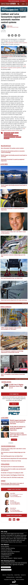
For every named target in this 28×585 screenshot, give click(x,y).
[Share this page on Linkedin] (16, 35)
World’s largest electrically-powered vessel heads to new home (14, 155)
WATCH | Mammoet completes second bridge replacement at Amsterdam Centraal (12, 351)
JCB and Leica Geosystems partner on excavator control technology (13, 151)
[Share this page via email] (19, 35)
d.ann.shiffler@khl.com (17, 496)
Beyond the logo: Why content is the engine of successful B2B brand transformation (12, 483)
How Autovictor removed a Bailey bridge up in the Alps (13, 255)
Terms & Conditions (20, 579)
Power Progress (5, 556)
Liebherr (12, 132)
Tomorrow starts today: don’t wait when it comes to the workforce (13, 232)
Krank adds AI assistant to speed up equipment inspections (12, 160)
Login (23, 3)
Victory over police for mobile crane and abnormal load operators (13, 469)
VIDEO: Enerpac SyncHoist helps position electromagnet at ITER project (11, 328)
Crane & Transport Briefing (8, 548)
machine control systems (8, 134)
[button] (26, 387)
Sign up (14, 404)
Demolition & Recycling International (10, 551)
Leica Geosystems (7, 132)
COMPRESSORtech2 (6, 555)
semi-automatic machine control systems (16, 42)
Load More (14, 439)
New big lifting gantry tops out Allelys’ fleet (12, 278)
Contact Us (23, 574)
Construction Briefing (6, 550)
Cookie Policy (17, 574)
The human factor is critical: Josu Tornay (11, 461)
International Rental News (7, 553)
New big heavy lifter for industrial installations (12, 466)
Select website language (13, 1)
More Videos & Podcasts (21, 379)
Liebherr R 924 (6, 138)
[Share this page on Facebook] (9, 35)
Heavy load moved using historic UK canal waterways (14, 300)
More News (25, 303)
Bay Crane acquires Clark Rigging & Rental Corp (12, 475)
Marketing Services (6, 567)
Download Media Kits (6, 569)
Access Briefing (5, 546)
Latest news (4, 164)
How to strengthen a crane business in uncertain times (13, 374)
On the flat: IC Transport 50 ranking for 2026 (12, 472)
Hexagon (16, 132)
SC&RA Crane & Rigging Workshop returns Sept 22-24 (16, 386)
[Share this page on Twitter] (12, 35)
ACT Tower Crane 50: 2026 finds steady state (12, 477)
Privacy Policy (10, 574)
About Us (4, 574)
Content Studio (18, 577)
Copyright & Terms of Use (9, 579)
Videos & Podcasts (5, 306)
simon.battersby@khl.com (17, 511)
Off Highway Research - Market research (11, 558)
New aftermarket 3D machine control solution (12, 148)
